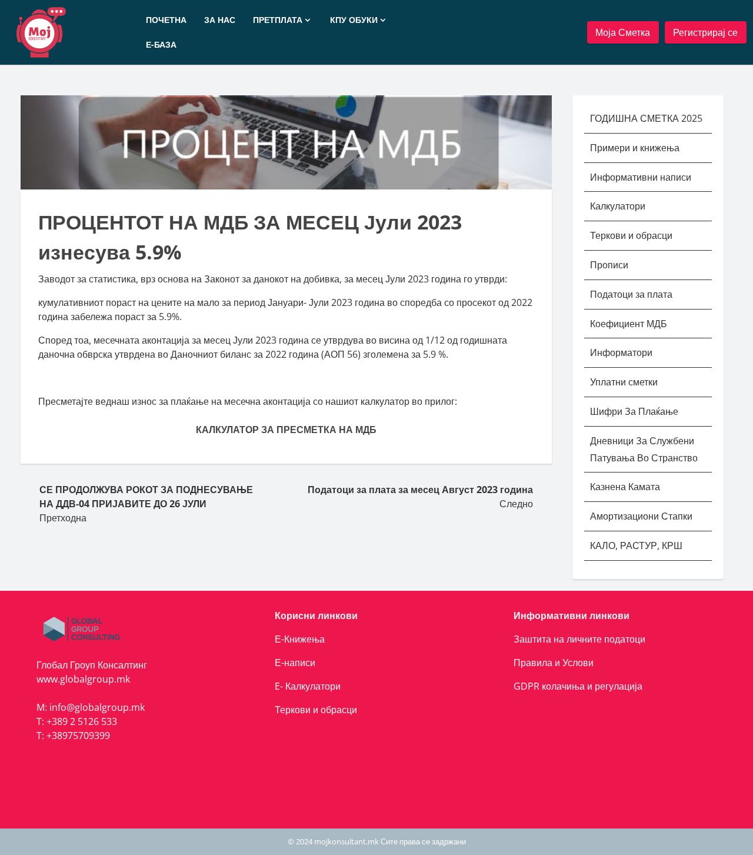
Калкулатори (617, 205)
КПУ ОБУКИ (354, 19)
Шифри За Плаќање (634, 411)
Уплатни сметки (625, 381)
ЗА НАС (219, 19)
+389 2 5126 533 (81, 721)
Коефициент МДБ (628, 323)
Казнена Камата (625, 486)
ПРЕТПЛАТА (277, 19)
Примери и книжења (634, 147)
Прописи (609, 264)
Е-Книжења (300, 639)
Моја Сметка (622, 32)
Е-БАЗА (161, 44)
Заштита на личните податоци (579, 639)
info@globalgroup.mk (97, 707)
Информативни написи (642, 177)
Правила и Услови (554, 662)
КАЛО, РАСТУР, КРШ (636, 545)
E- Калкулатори (308, 686)
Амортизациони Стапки (641, 516)
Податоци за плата (631, 294)
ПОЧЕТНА (166, 19)
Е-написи (295, 662)
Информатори (621, 352)
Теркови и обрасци (632, 235)
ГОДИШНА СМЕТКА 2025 (646, 118)
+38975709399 (78, 735)
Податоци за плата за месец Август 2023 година (420, 489)
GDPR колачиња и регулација (578, 686)
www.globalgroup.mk (83, 679)
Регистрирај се (705, 32)
